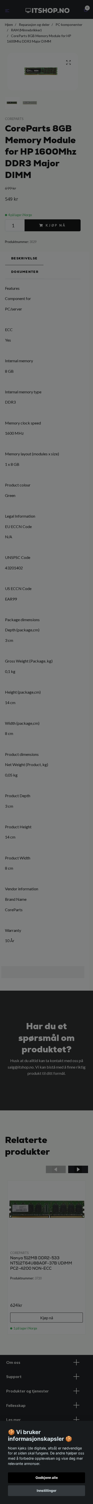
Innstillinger (47, 1491)
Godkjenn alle (46, 1478)
